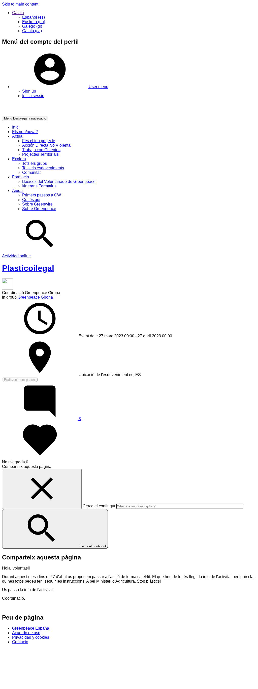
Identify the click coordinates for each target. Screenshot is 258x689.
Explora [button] (19, 159)
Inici (15, 127)
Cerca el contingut (99, 506)
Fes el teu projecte (38, 141)
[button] (60, 87)
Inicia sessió (33, 96)
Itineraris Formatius (39, 186)
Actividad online (16, 256)
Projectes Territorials (40, 154)
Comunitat (31, 172)
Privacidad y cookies (30, 637)
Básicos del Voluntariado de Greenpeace (58, 181)
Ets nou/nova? (25, 132)
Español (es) (33, 17)
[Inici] (23, 113)
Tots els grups (34, 163)
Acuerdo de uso (26, 633)
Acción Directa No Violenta (46, 145)
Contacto (20, 642)
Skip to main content (20, 4)
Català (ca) (32, 31)
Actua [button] (17, 136)
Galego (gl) (32, 26)
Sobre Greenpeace (39, 209)
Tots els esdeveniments (43, 168)
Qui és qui (31, 199)
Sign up (29, 91)
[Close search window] (42, 489)
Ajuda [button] (17, 190)
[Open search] (40, 251)
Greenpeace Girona (35, 297)
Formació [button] (20, 177)
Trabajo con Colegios (41, 150)
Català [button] (18, 13)
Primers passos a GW (41, 195)
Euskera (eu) (33, 22)
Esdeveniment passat (20, 380)
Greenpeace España (30, 628)
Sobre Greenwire (37, 204)
